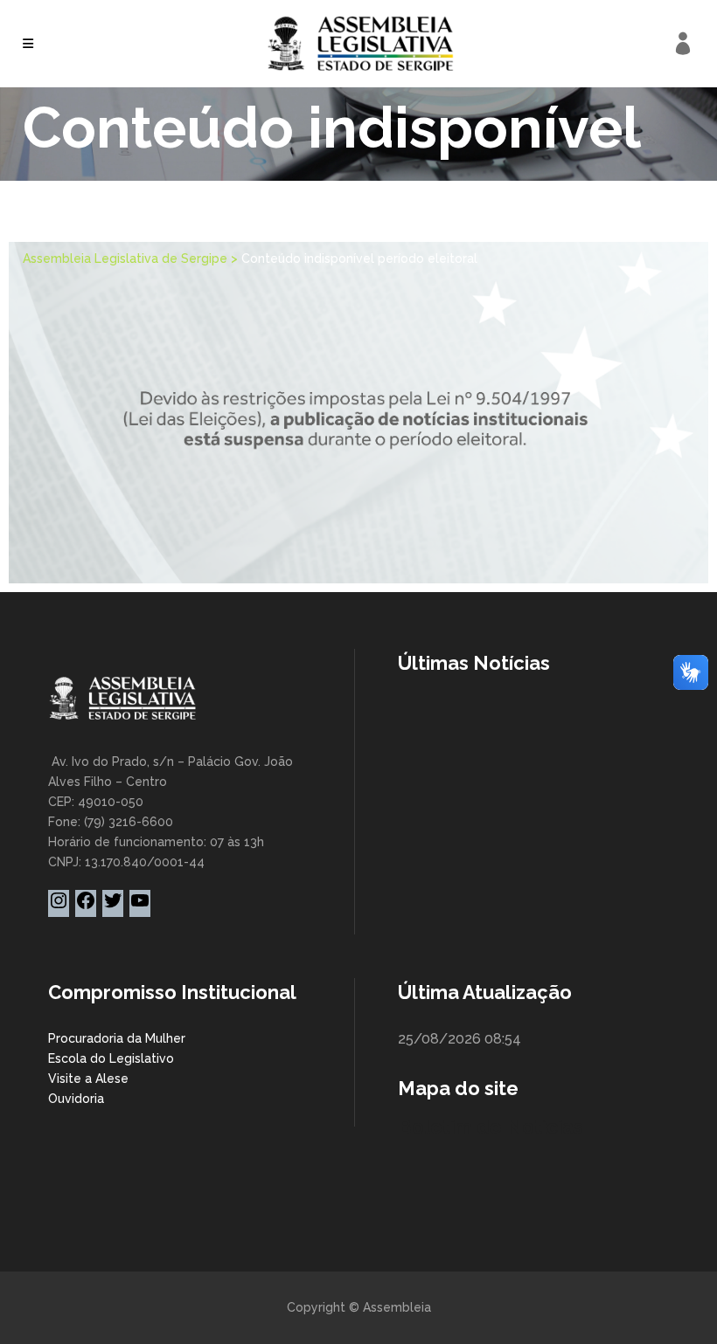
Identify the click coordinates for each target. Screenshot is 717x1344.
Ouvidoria (76, 1099)
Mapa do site (458, 1088)
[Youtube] (139, 906)
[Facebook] (85, 906)
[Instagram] (58, 906)
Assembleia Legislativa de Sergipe (125, 258)
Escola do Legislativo (111, 1058)
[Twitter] (112, 906)
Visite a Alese (88, 1079)
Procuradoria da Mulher (116, 1038)
